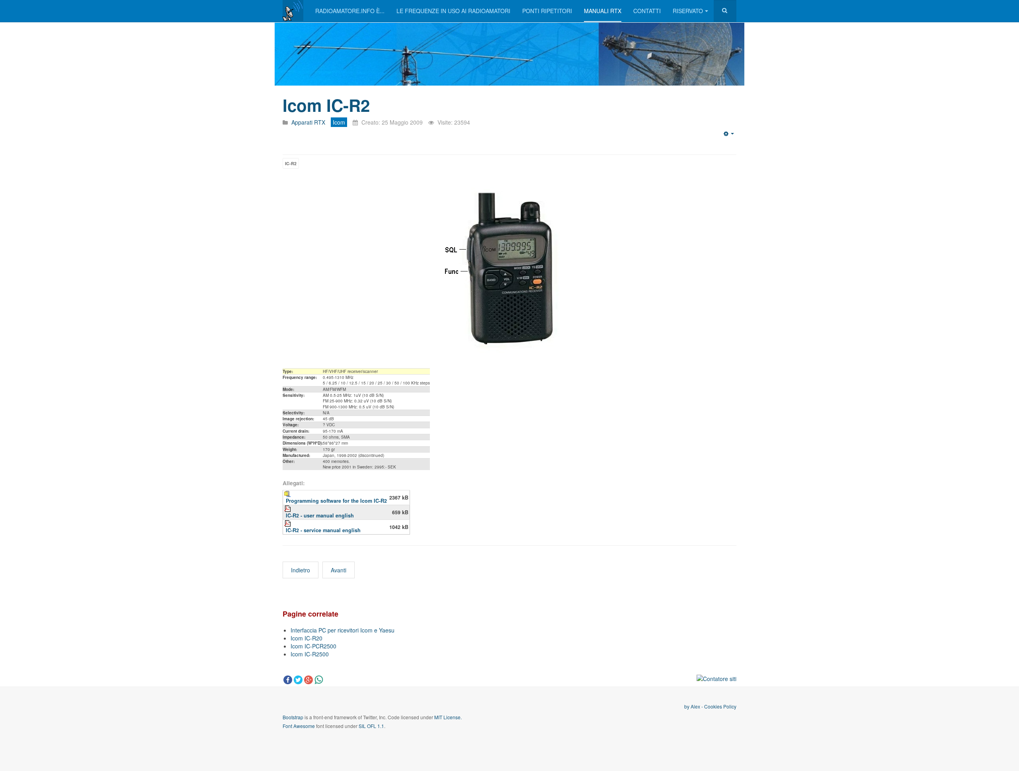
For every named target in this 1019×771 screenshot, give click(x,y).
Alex (695, 706)
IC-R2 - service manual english (323, 530)
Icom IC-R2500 (310, 654)
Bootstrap (293, 717)
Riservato (688, 11)
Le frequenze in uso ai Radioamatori (453, 11)
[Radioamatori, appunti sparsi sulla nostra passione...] (293, 10)
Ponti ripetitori (547, 11)
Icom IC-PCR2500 (313, 646)
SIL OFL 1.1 (371, 725)
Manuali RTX (602, 11)
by (687, 706)
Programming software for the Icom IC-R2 (336, 500)
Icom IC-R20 (306, 638)
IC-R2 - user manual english (320, 515)
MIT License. (448, 717)
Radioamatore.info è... (350, 11)
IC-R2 (291, 163)
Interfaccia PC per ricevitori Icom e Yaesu (342, 630)
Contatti (647, 11)
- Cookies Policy (718, 706)
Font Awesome (299, 725)
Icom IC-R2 (326, 105)
